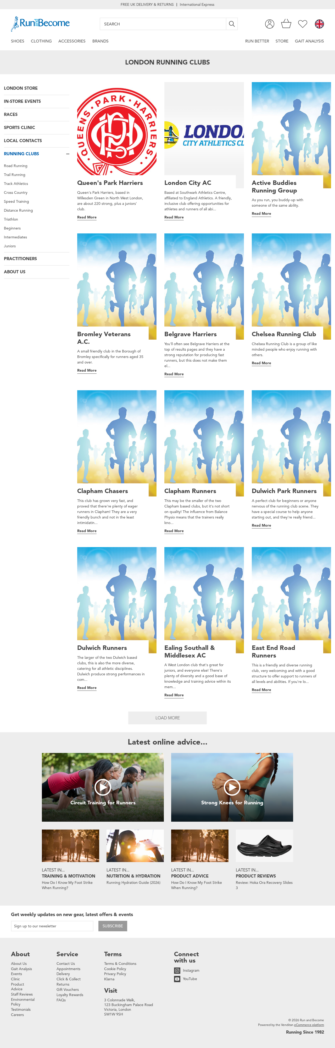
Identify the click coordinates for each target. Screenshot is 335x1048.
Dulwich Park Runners (284, 491)
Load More (167, 718)
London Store (21, 88)
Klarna (109, 979)
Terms (113, 954)
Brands (100, 41)
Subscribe (113, 926)
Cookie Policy (115, 969)
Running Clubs (21, 154)
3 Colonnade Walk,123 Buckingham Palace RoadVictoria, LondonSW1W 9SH (128, 1007)
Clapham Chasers (102, 491)
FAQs (61, 1000)
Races (11, 114)
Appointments (68, 969)
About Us (14, 272)
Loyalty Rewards (70, 995)
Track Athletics (16, 183)
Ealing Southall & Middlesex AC (189, 651)
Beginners (12, 228)
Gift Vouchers (68, 989)
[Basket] (286, 24)
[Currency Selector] (319, 24)
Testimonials (21, 1009)
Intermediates (15, 237)
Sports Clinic (19, 127)
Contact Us (66, 963)
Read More (87, 217)
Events (16, 974)
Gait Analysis (309, 41)
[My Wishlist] (302, 24)
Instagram (191, 970)
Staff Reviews (22, 994)
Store (282, 41)
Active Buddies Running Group (274, 186)
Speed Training (16, 201)
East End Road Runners (273, 651)
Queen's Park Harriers (110, 183)
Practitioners (20, 258)
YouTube (190, 979)
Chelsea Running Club (284, 334)
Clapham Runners (190, 491)
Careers (17, 1015)
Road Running (15, 166)
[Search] (232, 24)
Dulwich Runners (102, 648)
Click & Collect (69, 979)
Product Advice (17, 986)
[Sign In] (269, 24)
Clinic (15, 979)
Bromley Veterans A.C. (104, 338)
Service (67, 954)
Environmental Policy (23, 1002)
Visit (110, 990)
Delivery (63, 974)
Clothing (41, 41)
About (20, 954)
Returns (63, 984)
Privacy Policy (115, 974)
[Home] (40, 24)
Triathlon (11, 219)
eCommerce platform (309, 1025)
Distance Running (18, 210)
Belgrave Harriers (190, 334)
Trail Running (14, 175)
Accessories (72, 41)
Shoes (17, 41)
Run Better (257, 41)
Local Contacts (23, 140)
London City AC (187, 183)
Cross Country (15, 192)
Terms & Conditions (120, 963)
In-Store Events (22, 101)
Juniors (10, 246)
